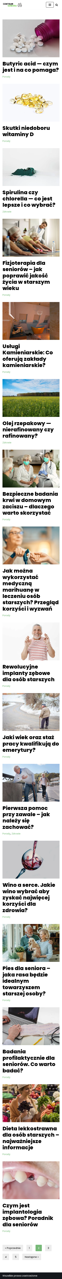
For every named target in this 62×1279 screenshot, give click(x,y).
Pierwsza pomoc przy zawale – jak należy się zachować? (26, 817)
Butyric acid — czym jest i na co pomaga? (30, 67)
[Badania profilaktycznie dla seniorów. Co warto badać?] (31, 1026)
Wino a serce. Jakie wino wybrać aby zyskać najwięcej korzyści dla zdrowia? (28, 897)
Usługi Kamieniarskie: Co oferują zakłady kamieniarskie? (27, 356)
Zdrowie (6, 211)
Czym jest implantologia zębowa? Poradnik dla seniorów (27, 1215)
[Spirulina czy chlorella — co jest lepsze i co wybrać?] (31, 167)
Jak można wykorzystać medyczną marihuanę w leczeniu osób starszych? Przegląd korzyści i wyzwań (30, 589)
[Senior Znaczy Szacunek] (12, 4)
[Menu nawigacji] (50, 5)
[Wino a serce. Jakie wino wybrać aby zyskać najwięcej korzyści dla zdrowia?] (31, 860)
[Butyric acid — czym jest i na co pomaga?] (31, 38)
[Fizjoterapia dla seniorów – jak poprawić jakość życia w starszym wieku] (31, 238)
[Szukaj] (56, 5)
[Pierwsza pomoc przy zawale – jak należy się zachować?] (31, 783)
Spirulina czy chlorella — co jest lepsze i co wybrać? (28, 199)
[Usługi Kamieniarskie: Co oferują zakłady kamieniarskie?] (31, 321)
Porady (6, 76)
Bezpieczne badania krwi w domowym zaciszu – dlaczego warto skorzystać (30, 503)
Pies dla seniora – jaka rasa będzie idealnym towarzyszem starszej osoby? (26, 980)
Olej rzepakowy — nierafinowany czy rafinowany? (28, 430)
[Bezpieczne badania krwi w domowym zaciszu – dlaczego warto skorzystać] (31, 469)
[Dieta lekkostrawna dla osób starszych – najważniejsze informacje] (31, 1103)
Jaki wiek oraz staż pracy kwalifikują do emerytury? (30, 744)
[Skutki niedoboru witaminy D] (31, 103)
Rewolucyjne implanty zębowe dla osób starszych (28, 673)
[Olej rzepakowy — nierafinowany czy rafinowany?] (31, 398)
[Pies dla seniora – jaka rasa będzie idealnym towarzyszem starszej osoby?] (31, 943)
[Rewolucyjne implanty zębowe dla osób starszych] (31, 641)
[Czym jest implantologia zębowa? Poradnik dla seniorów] (31, 1180)
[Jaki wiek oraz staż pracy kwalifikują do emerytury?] (31, 712)
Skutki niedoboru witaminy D (26, 131)
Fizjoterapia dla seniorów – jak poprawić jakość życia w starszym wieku (26, 275)
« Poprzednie (13, 1248)
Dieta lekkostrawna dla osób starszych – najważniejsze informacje (30, 1138)
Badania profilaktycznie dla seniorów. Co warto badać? (28, 1061)
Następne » (32, 1257)
